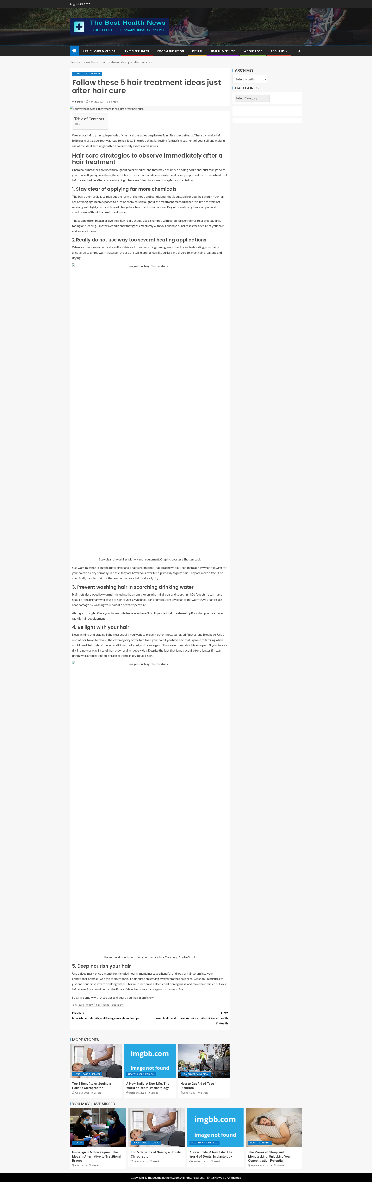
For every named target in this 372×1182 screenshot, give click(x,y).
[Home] (74, 51)
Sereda (79, 101)
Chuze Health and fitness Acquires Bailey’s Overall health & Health (190, 1018)
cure (81, 1004)
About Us (278, 51)
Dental (197, 51)
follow (89, 1004)
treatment (117, 1004)
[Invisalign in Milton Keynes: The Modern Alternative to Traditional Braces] (98, 1127)
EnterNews (214, 1177)
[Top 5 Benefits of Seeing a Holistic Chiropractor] (96, 1061)
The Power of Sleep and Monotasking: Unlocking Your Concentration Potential (269, 1156)
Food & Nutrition (170, 51)
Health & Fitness (223, 51)
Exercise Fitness (137, 51)
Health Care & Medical (100, 51)
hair (98, 1004)
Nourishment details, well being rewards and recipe (106, 1015)
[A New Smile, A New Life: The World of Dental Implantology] (150, 1061)
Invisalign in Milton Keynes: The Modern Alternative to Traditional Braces (96, 1156)
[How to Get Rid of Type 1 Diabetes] (204, 1061)
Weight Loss (253, 51)
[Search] (298, 51)
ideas (106, 1004)
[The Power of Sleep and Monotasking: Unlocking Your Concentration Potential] (274, 1127)
